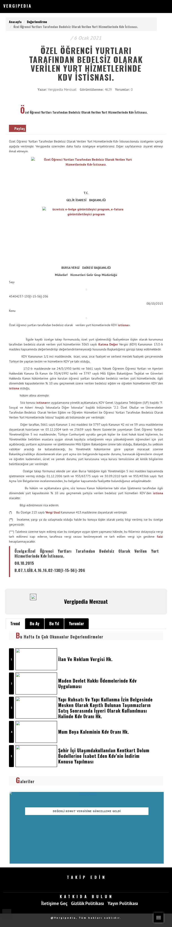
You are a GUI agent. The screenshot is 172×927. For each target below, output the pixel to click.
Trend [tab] (15, 623)
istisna (123, 325)
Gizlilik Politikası (87, 903)
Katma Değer (108, 344)
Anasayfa (15, 21)
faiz (159, 537)
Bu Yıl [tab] (54, 623)
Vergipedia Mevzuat (62, 89)
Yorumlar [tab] (76, 623)
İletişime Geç (54, 903)
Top (6, 913)
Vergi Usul (52, 512)
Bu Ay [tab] (34, 623)
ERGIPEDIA (17, 6)
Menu (158, 918)
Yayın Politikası (123, 903)
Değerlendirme (37, 21)
